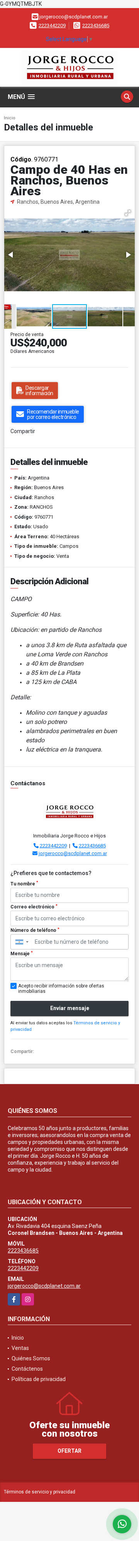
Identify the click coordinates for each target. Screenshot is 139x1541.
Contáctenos (27, 1369)
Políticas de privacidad (39, 1379)
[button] (128, 213)
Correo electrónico (34, 907)
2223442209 (52, 25)
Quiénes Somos (31, 1358)
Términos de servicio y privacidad (39, 1492)
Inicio (9, 117)
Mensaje (21, 954)
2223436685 (95, 25)
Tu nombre (24, 883)
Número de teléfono (34, 930)
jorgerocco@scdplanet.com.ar (73, 853)
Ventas (20, 1348)
